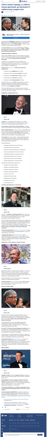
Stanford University (17, 234)
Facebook (12, 375)
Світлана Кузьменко (7, 11)
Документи (19, 416)
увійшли (3, 393)
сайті (12, 82)
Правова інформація (30, 415)
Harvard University (16, 339)
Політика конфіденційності (40, 415)
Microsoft (14, 317)
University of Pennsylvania (20, 230)
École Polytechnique (14, 281)
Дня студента (14, 47)
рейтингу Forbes (11, 67)
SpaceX (20, 215)
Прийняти (39, 434)
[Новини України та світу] (18, 409)
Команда (19, 415)
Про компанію (11, 415)
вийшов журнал (4, 58)
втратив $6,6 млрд (5, 86)
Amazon (22, 121)
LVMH (2, 273)
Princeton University (17, 129)
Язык (40, 1)
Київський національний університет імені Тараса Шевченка (16, 399)
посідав (20, 341)
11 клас (16, 428)
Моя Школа (12, 11)
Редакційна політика (7, 409)
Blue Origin (24, 124)
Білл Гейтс (3, 315)
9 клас (13, 428)
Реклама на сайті (11, 416)
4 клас (10, 428)
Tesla (23, 214)
